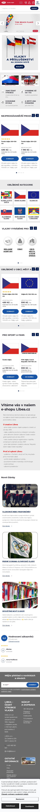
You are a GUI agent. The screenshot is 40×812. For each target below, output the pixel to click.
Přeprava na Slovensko (27, 722)
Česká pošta (27, 716)
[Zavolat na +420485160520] (26, 2)
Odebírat (32, 685)
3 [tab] (21, 262)
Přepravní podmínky (26, 712)
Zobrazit (10, 159)
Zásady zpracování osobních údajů (12, 776)
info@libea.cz (11, 751)
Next (37, 115)
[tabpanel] (10, 145)
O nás (8, 765)
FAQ (8, 768)
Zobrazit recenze (14, 641)
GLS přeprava (28, 718)
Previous (33, 115)
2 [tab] (18, 172)
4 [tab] (21, 172)
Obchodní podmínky (10, 771)
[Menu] (37, 2)
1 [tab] (16, 172)
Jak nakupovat (28, 709)
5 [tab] (23, 172)
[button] (2, 23)
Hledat (34, 8)
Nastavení (20, 799)
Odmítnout (10, 806)
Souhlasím (29, 806)
